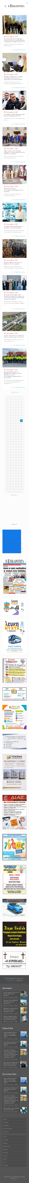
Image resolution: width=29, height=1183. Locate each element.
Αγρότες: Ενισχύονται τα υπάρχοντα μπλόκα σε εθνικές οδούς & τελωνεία (14, 336)
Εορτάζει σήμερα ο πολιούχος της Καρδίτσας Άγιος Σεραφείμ (13, 263)
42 (21, 412)
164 (10, 468)
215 (18, 489)
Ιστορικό (5, 1119)
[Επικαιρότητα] (14, 6)
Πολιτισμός (5, 1152)
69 (13, 426)
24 (21, 404)
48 (21, 415)
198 (21, 481)
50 (10, 418)
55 (7, 420)
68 (10, 426)
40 (15, 412)
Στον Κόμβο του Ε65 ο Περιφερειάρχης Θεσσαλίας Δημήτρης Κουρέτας (14, 115)
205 (7, 486)
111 (13, 444)
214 (16, 489)
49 (7, 418)
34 (15, 410)
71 (18, 426)
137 (18, 455)
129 (13, 452)
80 (10, 431)
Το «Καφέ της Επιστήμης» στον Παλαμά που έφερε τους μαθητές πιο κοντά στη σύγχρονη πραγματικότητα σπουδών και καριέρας (14, 297)
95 (18, 436)
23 (18, 404)
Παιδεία (5, 1159)
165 (13, 468)
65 (18, 423)
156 (21, 462)
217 (9, 491)
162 (21, 465)
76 (15, 428)
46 (15, 415)
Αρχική (4, 1136)
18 (21, 402)
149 (18, 460)
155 (18, 462)
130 (16, 452)
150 (21, 460)
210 (21, 486)
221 (20, 491)
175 (7, 473)
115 (7, 447)
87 (13, 433)
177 (13, 473)
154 (16, 462)
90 (21, 433)
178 (16, 473)
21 (13, 404)
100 (16, 439)
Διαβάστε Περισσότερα (20, 49)
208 (16, 486)
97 (7, 439)
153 (13, 462)
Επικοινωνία (6, 1131)
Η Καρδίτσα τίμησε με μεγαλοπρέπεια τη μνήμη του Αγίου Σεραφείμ (13, 190)
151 (7, 462)
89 (18, 433)
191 (18, 478)
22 (15, 404)
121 (7, 449)
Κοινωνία (5, 1155)
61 (7, 423)
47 (18, 415)
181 (7, 476)
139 (7, 457)
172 (16, 470)
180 (21, 473)
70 (15, 426)
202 (16, 484)
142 (16, 457)
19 (7, 404)
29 (18, 407)
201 (13, 484)
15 (13, 402)
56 (10, 420)
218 (12, 491)
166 (16, 468)
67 (7, 426)
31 (7, 410)
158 (10, 465)
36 (21, 410)
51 (13, 418)
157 (7, 465)
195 (13, 481)
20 (10, 404)
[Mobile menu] (27, 3)
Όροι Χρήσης (6, 1125)
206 (10, 486)
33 (13, 410)
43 (7, 415)
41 (18, 412)
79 (7, 431)
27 (13, 407)
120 (21, 447)
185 (18, 476)
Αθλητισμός (5, 1165)
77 (18, 428)
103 (7, 441)
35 (18, 410)
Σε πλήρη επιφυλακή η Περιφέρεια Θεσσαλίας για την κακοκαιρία (13, 227)
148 (16, 460)
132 (21, 452)
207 (13, 486)
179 (18, 473)
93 (13, 436)
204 (21, 484)
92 (10, 436)
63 (13, 423)
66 (21, 423)
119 (18, 447)
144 (21, 457)
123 (13, 449)
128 (10, 452)
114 (21, 444)
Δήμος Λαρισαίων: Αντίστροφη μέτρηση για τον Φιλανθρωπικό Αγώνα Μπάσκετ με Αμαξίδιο (14, 152)
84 (21, 431)
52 (15, 418)
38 (10, 412)
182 (10, 476)
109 (7, 444)
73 (7, 428)
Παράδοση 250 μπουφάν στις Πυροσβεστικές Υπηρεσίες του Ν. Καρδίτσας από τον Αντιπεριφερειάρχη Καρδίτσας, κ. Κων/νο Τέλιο (13, 374)
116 (10, 447)
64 (15, 423)
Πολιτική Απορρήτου (7, 1128)
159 (13, 465)
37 (7, 412)
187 (7, 478)
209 (18, 486)
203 (18, 484)
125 (18, 449)
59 (18, 420)
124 (16, 449)
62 (10, 423)
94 (15, 436)
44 (10, 415)
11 (18, 399)
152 (10, 462)
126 (21, 449)
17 (18, 402)
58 (15, 420)
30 (21, 407)
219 (14, 491)
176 (10, 473)
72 (21, 426)
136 (16, 455)
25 (7, 407)
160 (16, 465)
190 (16, 478)
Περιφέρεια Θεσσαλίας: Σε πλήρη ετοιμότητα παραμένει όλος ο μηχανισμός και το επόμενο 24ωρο (13, 78)
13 (7, 402)
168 (21, 468)
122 (10, 449)
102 (21, 439)
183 (13, 476)
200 (10, 484)
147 (13, 460)
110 (10, 444)
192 (21, 478)
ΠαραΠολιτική (6, 1146)
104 (10, 441)
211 (7, 489)
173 (18, 470)
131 (18, 452)
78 (21, 428)
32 (10, 410)
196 (16, 481)
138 (21, 455)
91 (7, 436)
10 (15, 399)
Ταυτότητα (5, 1122)
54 (21, 418)
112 (16, 444)
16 (15, 402)
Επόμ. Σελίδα (14, 495)
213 (13, 489)
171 (13, 470)
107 (18, 441)
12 (21, 399)
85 (7, 433)
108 (21, 441)
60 (21, 420)
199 (7, 484)
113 (18, 444)
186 (21, 476)
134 (10, 455)
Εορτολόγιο (14, 524)
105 (13, 441)
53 (18, 418)
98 (10, 439)
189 (13, 478)
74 (10, 428)
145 (7, 460)
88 (15, 433)
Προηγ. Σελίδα (15, 392)
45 (13, 415)
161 (18, 465)
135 (13, 455)
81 (13, 431)
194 (10, 481)
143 (18, 457)
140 (10, 457)
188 (10, 478)
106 (16, 441)
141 (13, 457)
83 (18, 431)
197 (18, 481)
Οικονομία (5, 1149)
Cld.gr (17, 1178)
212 (10, 489)
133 (7, 455)
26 (10, 407)
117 (13, 447)
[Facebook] (13, 1180)
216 (21, 489)
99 (13, 439)
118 (16, 447)
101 (18, 439)
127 (7, 452)
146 (10, 460)
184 (16, 476)
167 (18, 468)
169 (7, 470)
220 (17, 491)
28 (15, 407)
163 (7, 468)
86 (10, 433)
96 (21, 436)
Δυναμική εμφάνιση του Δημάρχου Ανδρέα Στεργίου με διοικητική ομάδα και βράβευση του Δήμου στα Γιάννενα (14, 40)
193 (7, 481)
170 (10, 470)
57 (13, 420)
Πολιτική (5, 1143)
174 (21, 470)
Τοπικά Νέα (5, 1140)
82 (15, 431)
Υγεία (4, 1162)
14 (10, 402)
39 (13, 412)
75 (13, 428)
